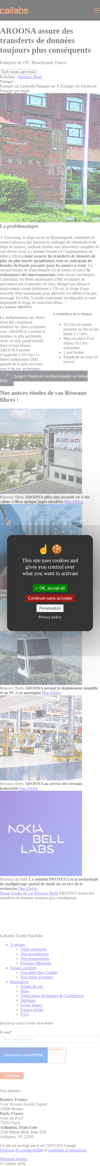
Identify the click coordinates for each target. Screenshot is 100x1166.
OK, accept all (51, 588)
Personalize (50, 608)
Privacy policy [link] (50, 617)
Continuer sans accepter (50, 598)
